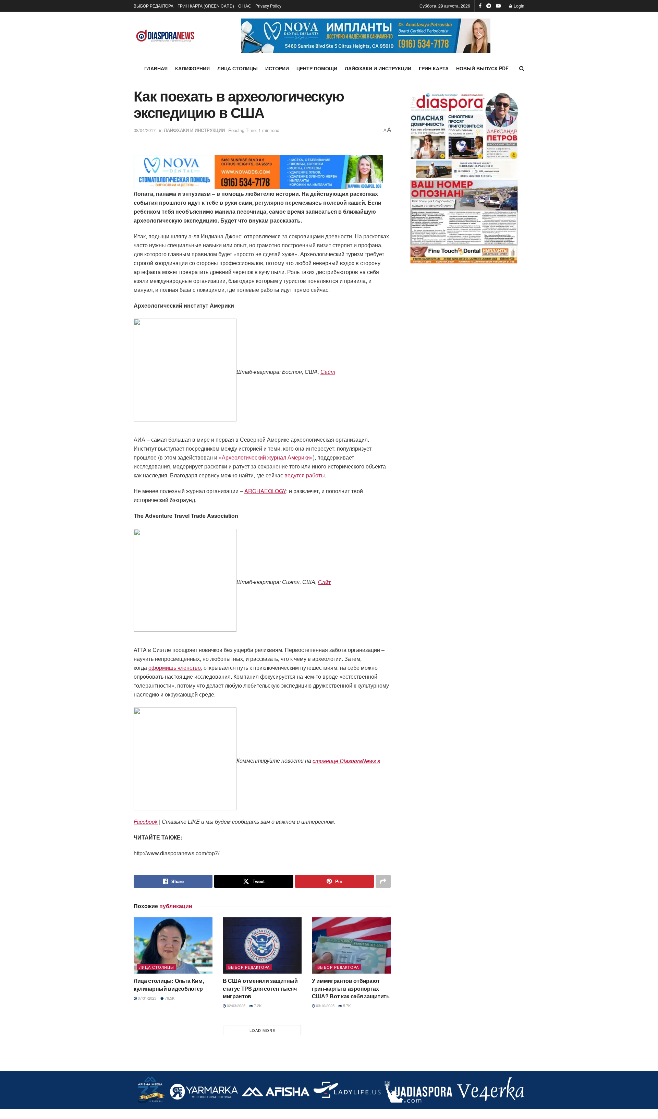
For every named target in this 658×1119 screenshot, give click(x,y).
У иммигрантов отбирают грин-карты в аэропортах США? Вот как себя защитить (351, 988)
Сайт (327, 372)
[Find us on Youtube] (498, 6)
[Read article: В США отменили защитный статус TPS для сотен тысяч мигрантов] (262, 945)
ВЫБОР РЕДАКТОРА (153, 6)
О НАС (244, 6)
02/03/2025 (235, 1005)
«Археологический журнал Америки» (266, 457)
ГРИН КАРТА (434, 68)
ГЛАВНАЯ (156, 68)
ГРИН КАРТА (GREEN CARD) (206, 6)
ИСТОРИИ (277, 68)
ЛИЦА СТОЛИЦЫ (237, 68)
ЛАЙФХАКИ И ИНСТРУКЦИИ (378, 68)
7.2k (257, 1005)
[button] (365, 36)
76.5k (169, 998)
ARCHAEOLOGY (265, 491)
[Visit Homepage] (165, 36)
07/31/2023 (146, 998)
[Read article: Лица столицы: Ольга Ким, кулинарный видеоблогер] (173, 945)
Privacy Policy (268, 6)
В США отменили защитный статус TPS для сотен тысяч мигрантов (260, 988)
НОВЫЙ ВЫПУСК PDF (482, 68)
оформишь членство (174, 667)
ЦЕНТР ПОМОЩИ (316, 68)
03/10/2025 (324, 1005)
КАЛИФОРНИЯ (192, 68)
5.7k (346, 1005)
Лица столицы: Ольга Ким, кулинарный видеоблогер (169, 984)
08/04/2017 (145, 130)
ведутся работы (304, 475)
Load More (262, 1030)
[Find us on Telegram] (488, 6)
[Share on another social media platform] (383, 881)
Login (518, 6)
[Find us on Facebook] (480, 6)
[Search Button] (521, 68)
